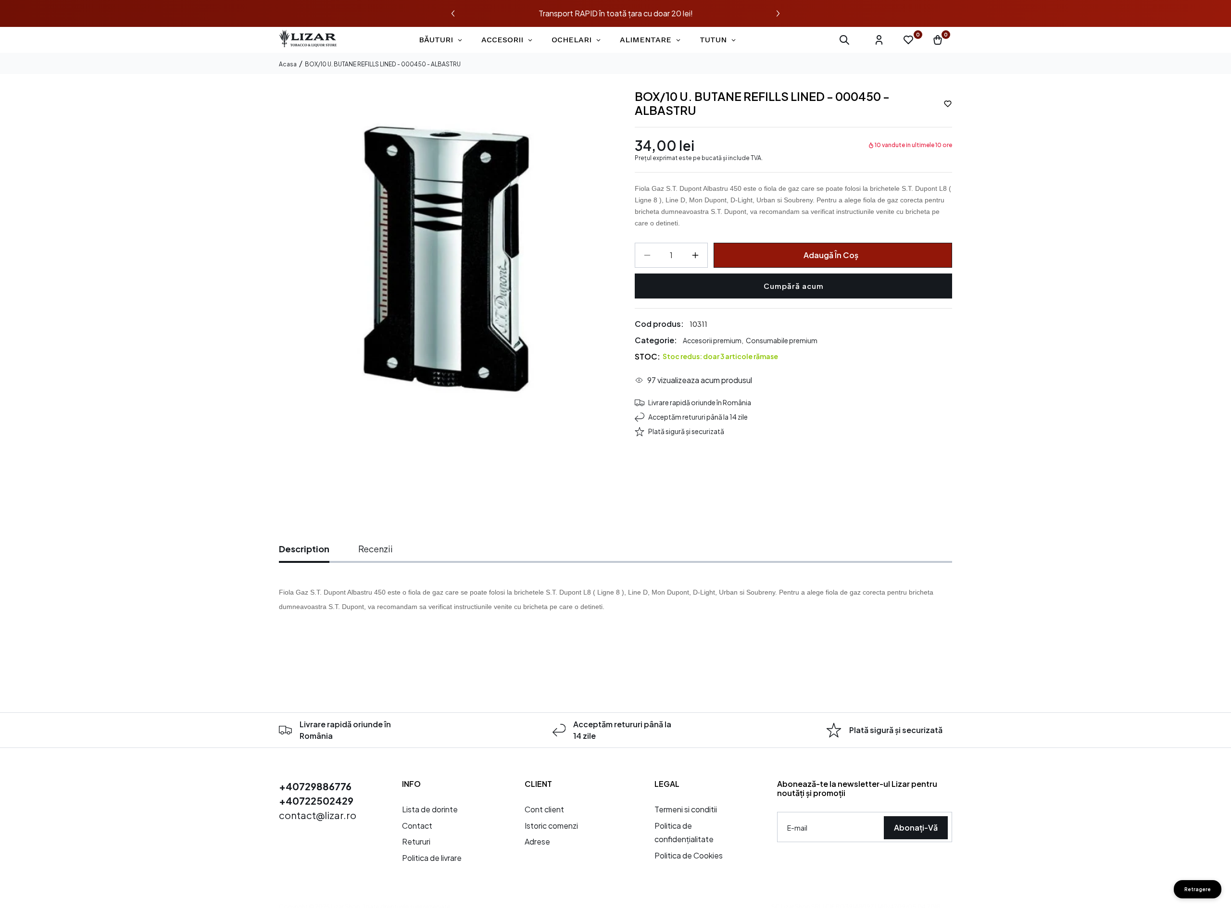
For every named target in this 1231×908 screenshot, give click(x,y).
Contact (417, 826)
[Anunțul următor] (778, 13)
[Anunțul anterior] (453, 13)
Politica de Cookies (688, 855)
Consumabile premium (781, 340)
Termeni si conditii (685, 809)
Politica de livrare (432, 858)
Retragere (1197, 889)
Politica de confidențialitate (684, 833)
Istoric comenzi (551, 826)
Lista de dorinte (430, 809)
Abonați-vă (916, 827)
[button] (844, 39)
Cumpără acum (794, 285)
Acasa (288, 64)
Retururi (416, 841)
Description (304, 548)
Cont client (544, 809)
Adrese (537, 841)
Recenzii (375, 548)
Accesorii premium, (713, 340)
